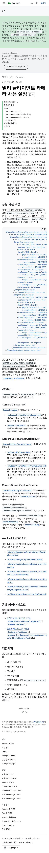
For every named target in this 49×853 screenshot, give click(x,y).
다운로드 (5, 752)
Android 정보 (7, 838)
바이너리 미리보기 (8, 756)
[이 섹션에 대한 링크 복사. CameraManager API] (28, 404)
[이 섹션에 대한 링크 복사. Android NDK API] (29, 538)
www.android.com (9, 817)
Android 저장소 (8, 744)
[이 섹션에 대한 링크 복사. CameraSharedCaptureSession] (40, 485)
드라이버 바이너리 (8, 764)
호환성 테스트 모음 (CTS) (18, 629)
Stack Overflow (8, 825)
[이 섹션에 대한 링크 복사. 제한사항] (15, 648)
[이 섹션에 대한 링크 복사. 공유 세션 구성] (22, 204)
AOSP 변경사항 (26, 41)
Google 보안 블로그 (9, 786)
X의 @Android (7, 774)
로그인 (43, 3)
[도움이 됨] (17, 82)
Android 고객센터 (8, 809)
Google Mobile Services (11, 821)
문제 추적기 (6, 829)
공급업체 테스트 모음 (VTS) (19, 618)
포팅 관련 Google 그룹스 (11, 798)
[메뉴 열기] (4, 3)
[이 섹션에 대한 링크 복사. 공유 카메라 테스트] (28, 605)
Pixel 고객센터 (7, 813)
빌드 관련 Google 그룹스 (11, 794)
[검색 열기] (31, 3)
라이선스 (36, 838)
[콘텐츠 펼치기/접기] (17, 102)
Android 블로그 (8, 782)
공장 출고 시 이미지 (9, 760)
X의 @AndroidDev (9, 778)
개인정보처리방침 (10, 842)
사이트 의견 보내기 (26, 842)
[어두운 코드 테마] (42, 229)
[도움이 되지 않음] (20, 82)
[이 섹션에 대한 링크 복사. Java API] (16, 389)
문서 (4, 11)
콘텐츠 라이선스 (38, 722)
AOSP (4, 77)
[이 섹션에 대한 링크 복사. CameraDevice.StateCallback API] (42, 439)
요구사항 (5, 748)
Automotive (20, 77)
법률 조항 (27, 838)
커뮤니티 (18, 838)
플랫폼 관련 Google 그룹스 (12, 790)
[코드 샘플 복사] (45, 229)
